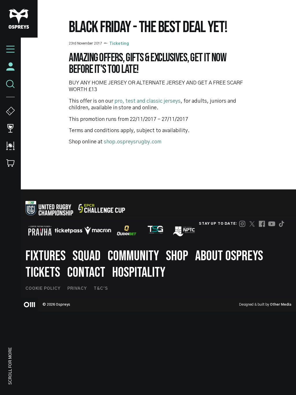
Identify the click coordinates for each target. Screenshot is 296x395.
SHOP (177, 256)
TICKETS (42, 272)
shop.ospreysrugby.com (132, 142)
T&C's (101, 289)
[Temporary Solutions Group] (155, 230)
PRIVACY (77, 289)
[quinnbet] (126, 230)
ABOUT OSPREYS (229, 256)
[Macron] (97, 230)
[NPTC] (184, 230)
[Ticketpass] (68, 231)
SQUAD (87, 256)
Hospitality (138, 272)
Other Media (280, 304)
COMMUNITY (133, 256)
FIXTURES (45, 256)
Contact (86, 272)
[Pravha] (39, 230)
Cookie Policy (42, 289)
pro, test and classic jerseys (147, 101)
